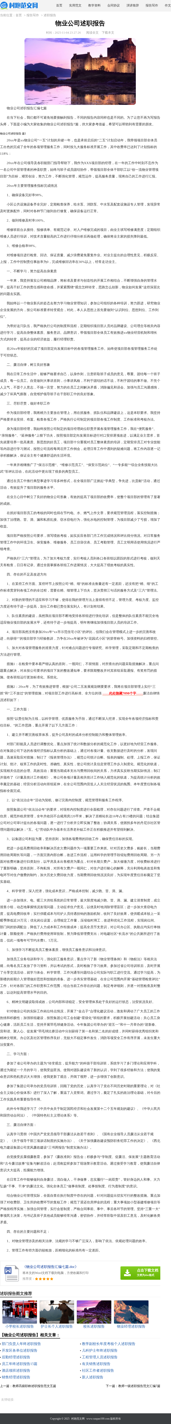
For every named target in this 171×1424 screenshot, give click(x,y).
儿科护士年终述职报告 (100, 1350)
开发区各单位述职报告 (19, 1350)
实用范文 (75, 5)
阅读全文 (92, 32)
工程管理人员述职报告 (100, 1357)
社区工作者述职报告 (98, 1370)
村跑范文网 (78, 1418)
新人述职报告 (92, 1377)
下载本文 (108, 32)
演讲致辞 (132, 5)
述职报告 (50, 15)
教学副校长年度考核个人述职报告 (108, 1344)
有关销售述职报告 (96, 1364)
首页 (59, 5)
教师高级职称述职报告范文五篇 (34, 1386)
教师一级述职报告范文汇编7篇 (139, 1386)
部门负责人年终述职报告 (21, 1344)
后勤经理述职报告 (16, 1357)
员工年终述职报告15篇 (19, 1364)
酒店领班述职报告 (16, 1370)
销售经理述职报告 (16, 1377)
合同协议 (113, 5)
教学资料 (94, 5)
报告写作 (152, 5)
